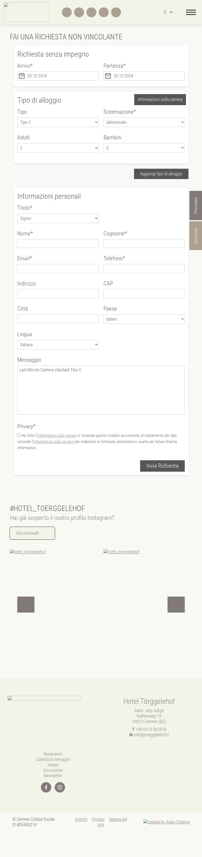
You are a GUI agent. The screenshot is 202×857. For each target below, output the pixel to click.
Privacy (98, 819)
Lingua (24, 334)
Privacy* (26, 426)
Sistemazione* (119, 112)
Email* (24, 258)
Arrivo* (25, 66)
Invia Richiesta (162, 465)
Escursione (53, 770)
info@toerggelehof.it (149, 734)
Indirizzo (26, 283)
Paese (110, 309)
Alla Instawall (27, 533)
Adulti (23, 137)
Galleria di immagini (53, 759)
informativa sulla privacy (57, 435)
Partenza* (114, 66)
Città (22, 309)
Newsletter (53, 775)
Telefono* (114, 258)
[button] (25, 605)
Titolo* (24, 208)
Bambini (112, 137)
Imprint (81, 819)
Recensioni (53, 754)
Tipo (22, 112)
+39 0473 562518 (149, 729)
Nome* (25, 234)
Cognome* (115, 234)
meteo (53, 764)
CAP (108, 283)
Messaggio (29, 360)
